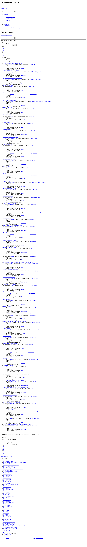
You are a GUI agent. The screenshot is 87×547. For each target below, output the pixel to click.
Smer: (33, 434)
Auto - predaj (33, 116)
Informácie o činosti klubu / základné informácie (40, 101)
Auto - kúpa (31, 219)
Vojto (11, 293)
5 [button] (3, 51)
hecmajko (12, 94)
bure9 (11, 197)
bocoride (12, 182)
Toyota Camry (33, 94)
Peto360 (12, 204)
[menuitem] (10, 17)
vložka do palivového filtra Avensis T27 (11, 269)
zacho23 (12, 212)
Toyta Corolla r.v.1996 (8, 409)
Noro (11, 352)
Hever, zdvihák (6, 358)
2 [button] (3, 47)
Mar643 (11, 396)
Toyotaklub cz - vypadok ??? (9, 100)
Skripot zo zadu (6, 122)
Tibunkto (12, 329)
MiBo (11, 145)
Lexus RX (34, 403)
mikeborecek (12, 130)
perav (11, 411)
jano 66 (11, 123)
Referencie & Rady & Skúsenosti (38, 182)
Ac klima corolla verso (8, 85)
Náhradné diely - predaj (36, 71)
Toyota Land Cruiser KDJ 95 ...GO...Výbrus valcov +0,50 (15, 387)
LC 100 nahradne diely (8, 196)
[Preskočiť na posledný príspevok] (24, 68)
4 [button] (3, 50)
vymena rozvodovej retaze (9, 350)
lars (10, 108)
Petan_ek (12, 189)
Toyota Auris (34, 175)
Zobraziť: (4, 434)
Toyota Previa (30, 167)
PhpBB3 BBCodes (38, 538)
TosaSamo (12, 138)
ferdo (11, 337)
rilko (11, 418)
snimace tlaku (6, 151)
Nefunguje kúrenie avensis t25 (9, 284)
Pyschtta (12, 219)
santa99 (11, 116)
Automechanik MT (7, 181)
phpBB (7, 538)
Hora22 (11, 315)
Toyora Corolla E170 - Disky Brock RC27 (12, 78)
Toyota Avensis (33, 138)
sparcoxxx (12, 388)
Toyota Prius (33, 130)
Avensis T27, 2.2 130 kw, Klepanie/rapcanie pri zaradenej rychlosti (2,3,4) (19, 313)
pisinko (11, 322)
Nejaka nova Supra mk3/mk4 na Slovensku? (12, 63)
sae (10, 366)
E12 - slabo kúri (6, 299)
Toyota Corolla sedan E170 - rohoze (11, 70)
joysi (11, 167)
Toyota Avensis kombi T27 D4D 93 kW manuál (13, 380)
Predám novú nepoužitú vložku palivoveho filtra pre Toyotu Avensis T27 (19, 262)
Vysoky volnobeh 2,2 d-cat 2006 (10, 188)
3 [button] (3, 48)
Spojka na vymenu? (7, 107)
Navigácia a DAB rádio (8, 365)
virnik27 (12, 153)
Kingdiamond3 (13, 381)
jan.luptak (12, 71)
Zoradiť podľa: (17, 434)
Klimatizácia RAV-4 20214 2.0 (10, 343)
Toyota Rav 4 (31, 123)
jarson (11, 101)
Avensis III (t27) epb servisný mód (10, 137)
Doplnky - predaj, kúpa (33, 270)
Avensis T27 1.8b (7, 336)
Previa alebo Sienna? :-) (8, 166)
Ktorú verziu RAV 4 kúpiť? (9, 277)
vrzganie (5, 372)
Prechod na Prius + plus (8, 129)
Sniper (11, 359)
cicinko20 (12, 241)
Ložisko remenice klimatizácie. (10, 159)
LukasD (11, 285)
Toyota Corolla (34, 153)
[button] (3, 42)
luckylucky (12, 278)
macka (11, 64)
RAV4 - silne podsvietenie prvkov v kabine (12, 225)
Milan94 (12, 234)
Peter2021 (12, 226)
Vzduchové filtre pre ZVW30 (9, 247)
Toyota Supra (32, 64)
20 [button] (3, 53)
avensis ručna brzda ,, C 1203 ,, (10, 240)
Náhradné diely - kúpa (35, 197)
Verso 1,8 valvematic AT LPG (9, 203)
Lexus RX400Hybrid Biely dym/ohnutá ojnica (13, 402)
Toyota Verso (31, 86)
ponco (11, 300)
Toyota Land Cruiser (36, 388)
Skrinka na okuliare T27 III (9, 255)
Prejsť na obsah (4, 8)
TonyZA (12, 256)
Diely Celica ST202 (7, 417)
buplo (11, 263)
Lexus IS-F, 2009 (7, 114)
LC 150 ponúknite (7, 218)
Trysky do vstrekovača (8, 92)
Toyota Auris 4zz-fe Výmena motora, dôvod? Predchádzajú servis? (17, 424)
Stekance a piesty (7, 306)
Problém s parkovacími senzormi (10, 173)
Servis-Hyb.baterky (7, 144)
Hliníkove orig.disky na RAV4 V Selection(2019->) (14, 321)
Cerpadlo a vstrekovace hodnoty (10, 395)
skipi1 (11, 86)
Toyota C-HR (33, 145)
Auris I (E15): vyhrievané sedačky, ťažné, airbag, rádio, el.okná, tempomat (19, 210)
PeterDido (12, 175)
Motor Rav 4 (6, 232)
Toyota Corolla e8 (7, 328)
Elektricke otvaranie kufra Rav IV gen (11, 291)
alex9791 (12, 374)
